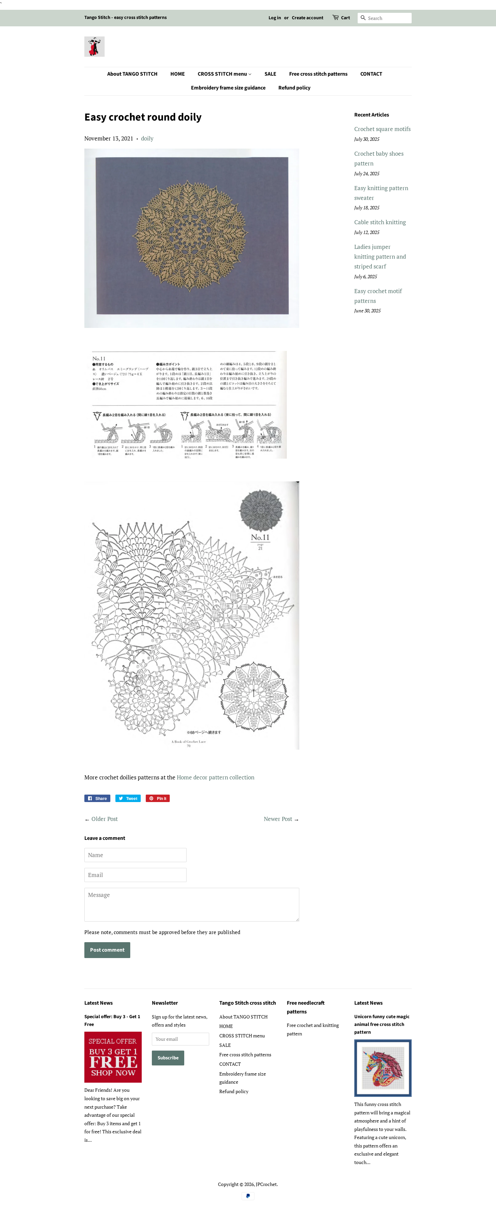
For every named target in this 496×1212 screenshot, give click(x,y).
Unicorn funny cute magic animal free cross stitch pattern (382, 1024)
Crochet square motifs (382, 129)
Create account (307, 18)
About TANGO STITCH (132, 74)
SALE (270, 74)
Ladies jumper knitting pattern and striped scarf (380, 256)
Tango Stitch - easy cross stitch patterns (125, 17)
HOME (177, 74)
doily (147, 138)
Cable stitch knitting (380, 222)
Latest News (98, 1003)
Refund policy (294, 88)
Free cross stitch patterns (318, 74)
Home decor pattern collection (215, 777)
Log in (275, 18)
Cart (345, 18)
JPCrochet (266, 1184)
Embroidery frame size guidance (228, 88)
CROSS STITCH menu (223, 74)
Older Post (104, 819)
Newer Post (278, 819)
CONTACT (371, 74)
